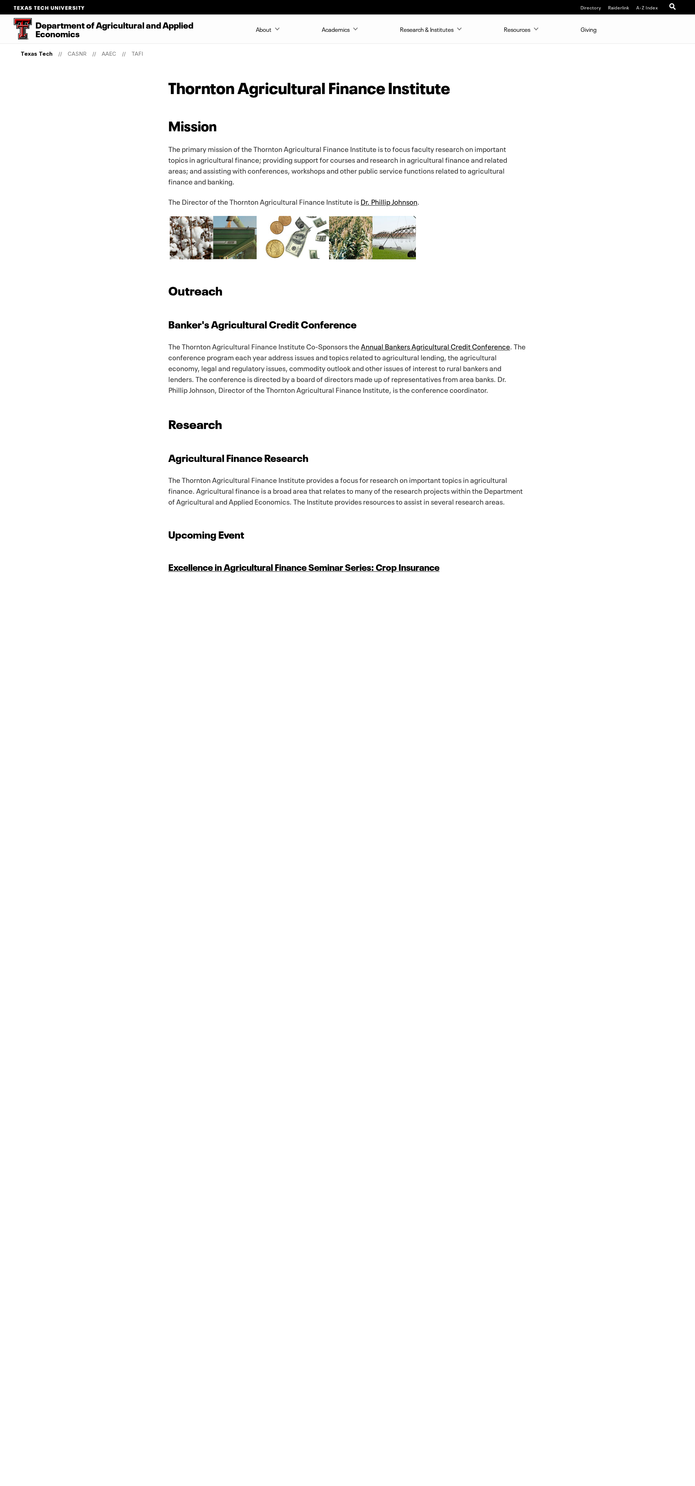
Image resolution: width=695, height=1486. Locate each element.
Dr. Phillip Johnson (389, 201)
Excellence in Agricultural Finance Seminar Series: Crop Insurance (303, 566)
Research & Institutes (427, 29)
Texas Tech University (49, 7)
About (263, 29)
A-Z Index (647, 7)
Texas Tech (36, 53)
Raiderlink (618, 7)
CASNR (77, 53)
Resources (517, 29)
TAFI (137, 53)
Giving (589, 29)
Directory (591, 7)
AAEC (109, 53)
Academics (336, 29)
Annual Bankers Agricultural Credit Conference (435, 345)
